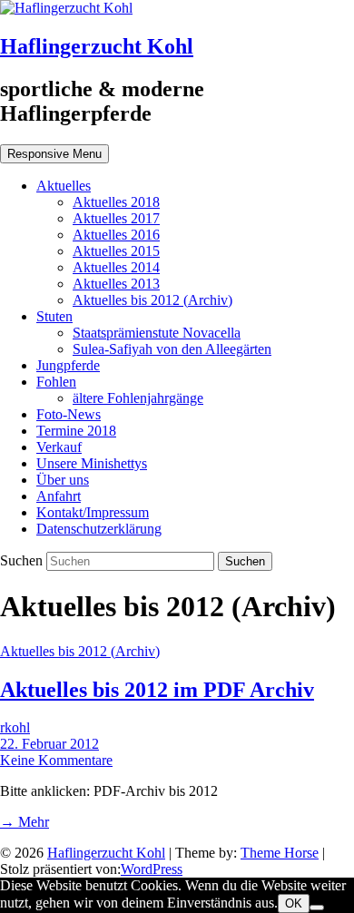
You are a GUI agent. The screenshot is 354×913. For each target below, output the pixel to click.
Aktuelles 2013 (116, 283)
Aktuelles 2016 (116, 234)
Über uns (62, 479)
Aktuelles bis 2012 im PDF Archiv (157, 690)
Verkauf (59, 447)
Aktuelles (63, 185)
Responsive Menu (54, 154)
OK (293, 903)
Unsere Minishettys (91, 463)
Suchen (23, 560)
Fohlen (56, 381)
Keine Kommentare (56, 760)
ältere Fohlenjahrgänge (138, 398)
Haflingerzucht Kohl (96, 46)
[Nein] (317, 907)
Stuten (54, 316)
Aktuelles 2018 (116, 202)
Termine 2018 (76, 430)
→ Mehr (24, 822)
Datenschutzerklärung (99, 528)
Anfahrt (58, 496)
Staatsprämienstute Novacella (157, 332)
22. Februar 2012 (49, 743)
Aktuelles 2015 (116, 251)
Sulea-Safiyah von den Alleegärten (172, 349)
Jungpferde (68, 365)
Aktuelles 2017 (116, 218)
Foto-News (68, 414)
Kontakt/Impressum (92, 512)
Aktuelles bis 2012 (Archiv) (152, 300)
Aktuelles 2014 (116, 267)
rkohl (15, 727)
